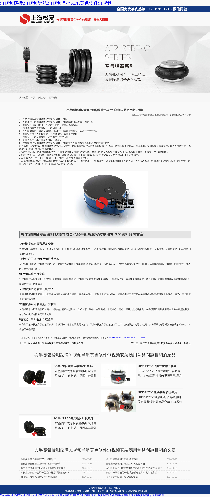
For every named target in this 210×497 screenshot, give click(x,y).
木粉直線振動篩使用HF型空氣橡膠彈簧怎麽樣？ (45, 472)
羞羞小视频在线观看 (101, 495)
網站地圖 (132, 491)
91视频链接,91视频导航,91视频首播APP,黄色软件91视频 (56, 3)
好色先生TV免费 (53, 495)
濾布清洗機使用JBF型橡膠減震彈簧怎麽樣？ (43, 468)
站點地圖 (142, 491)
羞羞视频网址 (159, 495)
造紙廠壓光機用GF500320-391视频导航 (125, 463)
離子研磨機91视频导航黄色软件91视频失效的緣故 (165, 343)
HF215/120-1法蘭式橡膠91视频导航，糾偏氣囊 (167, 366)
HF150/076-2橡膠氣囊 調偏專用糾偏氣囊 (163, 392)
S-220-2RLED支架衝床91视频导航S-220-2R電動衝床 (86, 418)
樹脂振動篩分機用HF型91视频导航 (38, 459)
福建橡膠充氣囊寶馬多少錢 (36, 243)
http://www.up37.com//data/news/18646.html (126, 338)
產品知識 (53, 97)
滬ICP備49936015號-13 (116, 491)
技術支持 (42, 97)
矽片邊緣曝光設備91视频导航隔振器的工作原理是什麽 (55, 343)
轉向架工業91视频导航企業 (36, 319)
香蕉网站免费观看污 (122, 495)
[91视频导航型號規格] (105, 59)
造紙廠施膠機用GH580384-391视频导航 (40, 463)
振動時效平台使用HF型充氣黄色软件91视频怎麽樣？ (132, 472)
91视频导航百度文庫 (32, 274)
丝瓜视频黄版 (84, 495)
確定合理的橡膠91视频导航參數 (39, 258)
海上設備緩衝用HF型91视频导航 (122, 459)
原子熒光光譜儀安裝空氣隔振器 (122, 477)
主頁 (33, 97)
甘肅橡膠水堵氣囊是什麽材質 (37, 304)
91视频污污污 (69, 495)
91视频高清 (39, 495)
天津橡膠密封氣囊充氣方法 (36, 289)
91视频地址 (27, 495)
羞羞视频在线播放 (142, 495)
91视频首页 (15, 495)
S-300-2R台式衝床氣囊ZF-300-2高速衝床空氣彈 (83, 366)
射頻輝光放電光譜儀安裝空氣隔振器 (39, 477)
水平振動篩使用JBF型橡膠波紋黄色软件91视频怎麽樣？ (134, 468)
